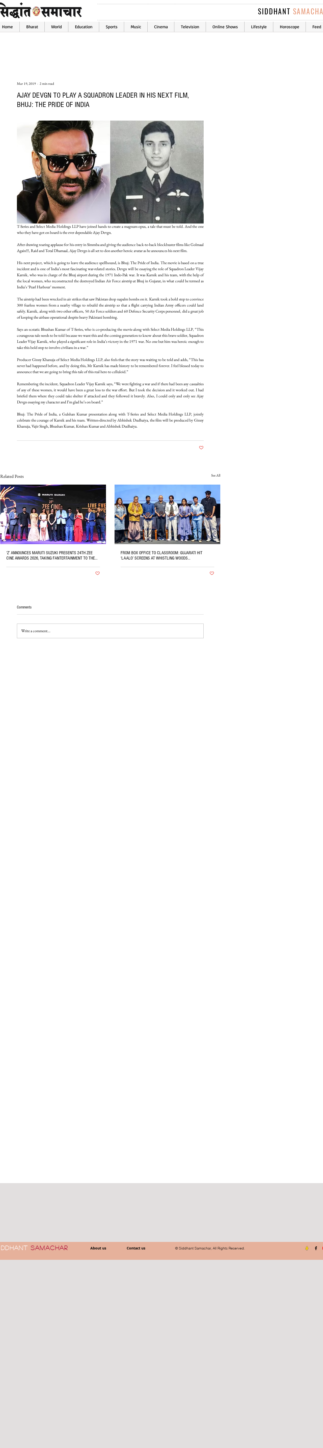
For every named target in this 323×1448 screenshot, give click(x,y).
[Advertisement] (151, 1353)
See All (215, 475)
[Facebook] (315, 1248)
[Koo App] (306, 1248)
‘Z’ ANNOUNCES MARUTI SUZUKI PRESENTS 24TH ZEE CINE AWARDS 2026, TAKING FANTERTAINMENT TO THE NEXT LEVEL (50, 555)
